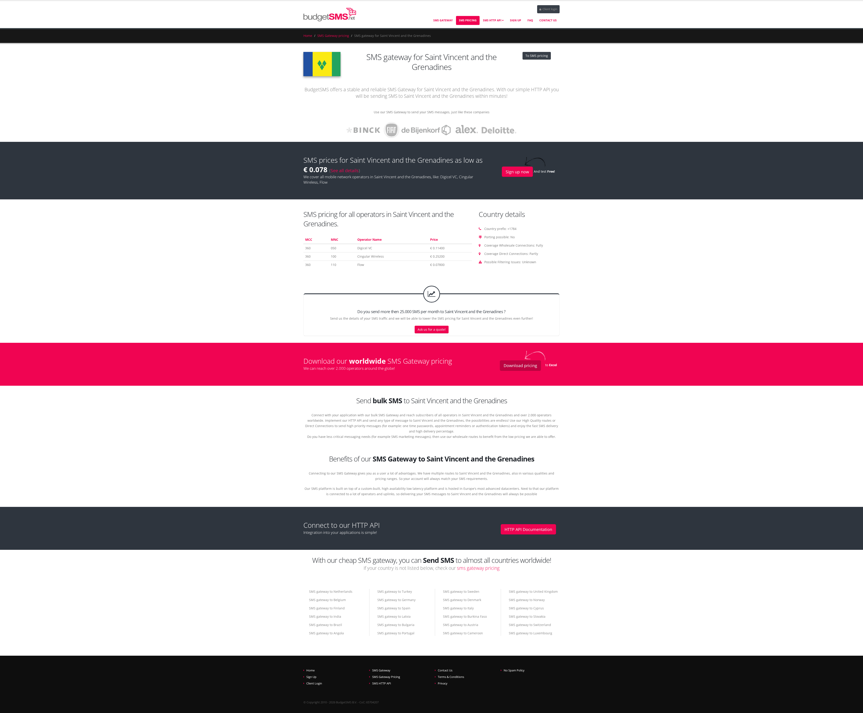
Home (307, 35)
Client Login (314, 683)
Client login (549, 9)
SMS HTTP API (492, 20)
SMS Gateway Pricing (386, 677)
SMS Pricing (468, 20)
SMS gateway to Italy (458, 608)
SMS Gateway (443, 20)
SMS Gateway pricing (333, 35)
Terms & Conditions (451, 677)
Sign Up (515, 20)
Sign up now (517, 171)
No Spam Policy (514, 670)
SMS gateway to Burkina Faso (465, 616)
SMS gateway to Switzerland (530, 625)
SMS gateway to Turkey (394, 591)
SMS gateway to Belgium (327, 600)
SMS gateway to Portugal (395, 633)
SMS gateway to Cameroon (463, 633)
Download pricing (520, 365)
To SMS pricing (536, 55)
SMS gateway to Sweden (461, 591)
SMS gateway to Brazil (325, 625)
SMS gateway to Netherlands (330, 591)
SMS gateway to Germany (396, 600)
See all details (345, 170)
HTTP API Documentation (528, 529)
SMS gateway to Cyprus (526, 608)
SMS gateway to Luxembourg (530, 633)
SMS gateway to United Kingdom (533, 591)
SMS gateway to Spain (393, 608)
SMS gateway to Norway (527, 600)
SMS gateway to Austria (460, 625)
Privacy (442, 683)
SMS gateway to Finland (327, 608)
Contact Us (548, 20)
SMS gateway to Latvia (394, 616)
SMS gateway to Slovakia (527, 616)
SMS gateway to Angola (326, 633)
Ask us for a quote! (432, 329)
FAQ (530, 20)
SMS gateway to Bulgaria (395, 625)
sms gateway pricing (478, 568)
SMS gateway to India (325, 616)
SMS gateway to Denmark (462, 600)
